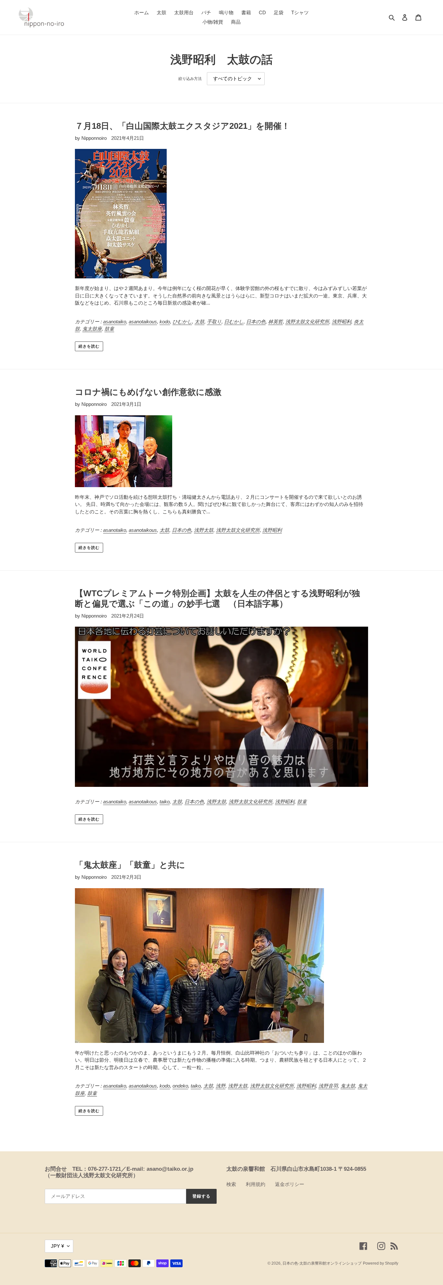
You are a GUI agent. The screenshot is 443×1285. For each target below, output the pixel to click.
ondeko (180, 1086)
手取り (214, 321)
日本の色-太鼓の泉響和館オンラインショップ (322, 1263)
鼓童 (109, 328)
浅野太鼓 (203, 530)
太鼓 (199, 321)
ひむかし (182, 321)
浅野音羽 (328, 1086)
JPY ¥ (57, 1246)
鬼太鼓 (348, 1086)
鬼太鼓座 (92, 328)
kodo (165, 321)
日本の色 (256, 321)
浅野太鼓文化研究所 (307, 321)
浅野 (220, 1086)
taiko (165, 801)
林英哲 (275, 321)
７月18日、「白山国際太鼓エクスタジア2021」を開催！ (182, 126)
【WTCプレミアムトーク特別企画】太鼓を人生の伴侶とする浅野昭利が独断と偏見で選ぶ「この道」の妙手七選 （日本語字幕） (217, 598)
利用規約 (255, 1184)
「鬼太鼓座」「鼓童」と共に (130, 865)
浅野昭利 (341, 321)
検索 (231, 1184)
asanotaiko (114, 321)
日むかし (234, 321)
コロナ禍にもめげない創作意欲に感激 (148, 392)
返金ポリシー (289, 1184)
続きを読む (89, 346)
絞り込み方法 (190, 78)
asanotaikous (143, 321)
